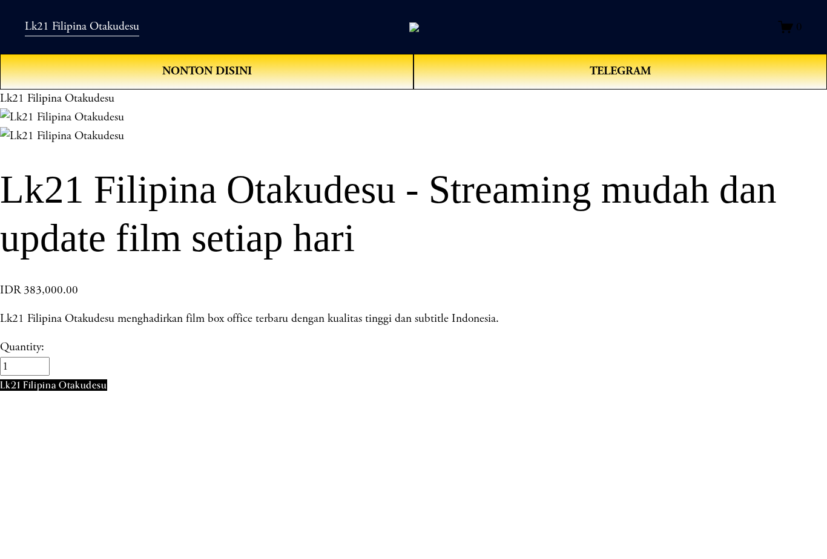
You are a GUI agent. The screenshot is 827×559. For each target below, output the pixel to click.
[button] (53, 385)
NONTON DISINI (207, 71)
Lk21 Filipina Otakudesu (82, 26)
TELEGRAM (620, 71)
